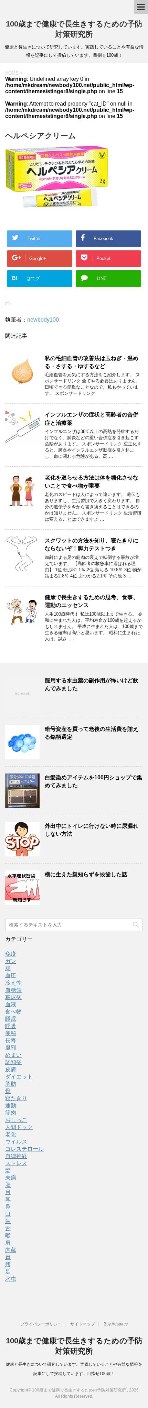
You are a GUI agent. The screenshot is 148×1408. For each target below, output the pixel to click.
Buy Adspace (116, 1324)
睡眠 (10, 1019)
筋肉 (10, 1113)
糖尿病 (13, 997)
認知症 (13, 1062)
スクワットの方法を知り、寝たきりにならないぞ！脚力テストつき (91, 544)
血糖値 (13, 990)
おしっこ (16, 1120)
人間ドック (19, 1127)
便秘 (10, 1033)
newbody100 (43, 320)
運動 (10, 1105)
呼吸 (10, 1026)
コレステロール (24, 1149)
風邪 (10, 1048)
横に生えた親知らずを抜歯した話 (86, 874)
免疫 (10, 954)
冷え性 (13, 983)
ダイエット (19, 1077)
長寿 (10, 1040)
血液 (10, 1004)
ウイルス (16, 1142)
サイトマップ (82, 1324)
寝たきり (16, 1098)
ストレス (16, 1163)
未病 (10, 1178)
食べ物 (13, 1012)
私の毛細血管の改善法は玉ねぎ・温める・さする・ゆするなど (91, 362)
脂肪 (10, 1084)
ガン (10, 961)
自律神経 (16, 1156)
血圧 (10, 975)
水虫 (10, 1279)
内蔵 (10, 1250)
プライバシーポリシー (41, 1324)
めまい (13, 1055)
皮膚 (10, 1069)
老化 (10, 1134)
